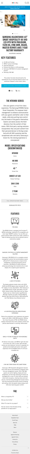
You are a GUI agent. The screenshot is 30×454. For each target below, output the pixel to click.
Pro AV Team (15, 420)
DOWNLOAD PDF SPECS (15, 205)
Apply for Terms (15, 437)
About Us (15, 422)
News (15, 427)
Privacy (15, 444)
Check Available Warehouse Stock (15, 85)
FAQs (15, 425)
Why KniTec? (15, 415)
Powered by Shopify (15, 452)
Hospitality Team (15, 417)
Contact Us (15, 439)
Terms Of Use (15, 442)
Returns (15, 432)
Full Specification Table (15, 201)
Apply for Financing (15, 434)
